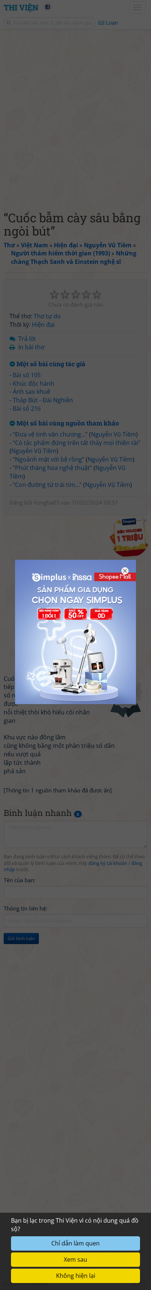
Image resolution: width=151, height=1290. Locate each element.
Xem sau (75, 1259)
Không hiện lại (75, 1276)
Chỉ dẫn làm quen (75, 1243)
